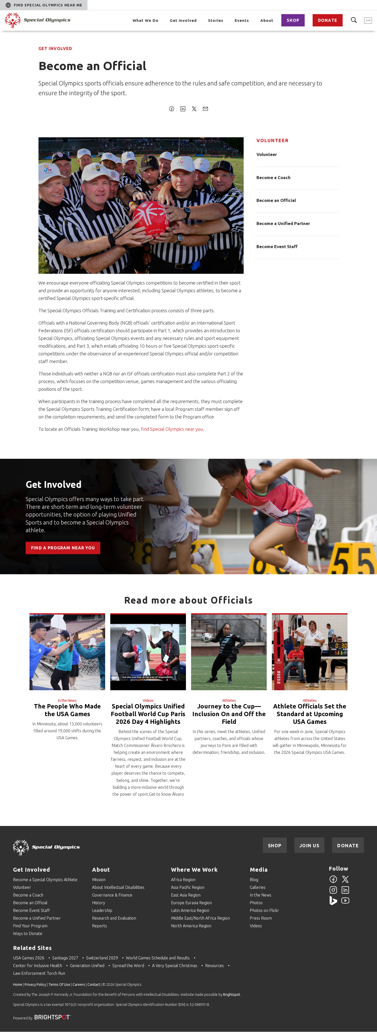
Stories (215, 20)
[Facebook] (333, 882)
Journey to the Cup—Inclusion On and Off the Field (229, 714)
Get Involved (183, 20)
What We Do (145, 20)
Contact (93, 984)
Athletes (229, 700)
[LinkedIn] (345, 893)
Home (17, 984)
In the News (67, 700)
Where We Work (194, 869)
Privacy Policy (35, 984)
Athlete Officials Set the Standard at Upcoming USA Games (309, 714)
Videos (148, 700)
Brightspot (231, 994)
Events (242, 20)
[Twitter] (345, 882)
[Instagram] (333, 893)
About (266, 20)
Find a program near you (63, 548)
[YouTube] (345, 903)
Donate (327, 20)
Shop (293, 20)
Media (259, 869)
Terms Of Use (59, 984)
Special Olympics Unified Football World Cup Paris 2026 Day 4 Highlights (148, 714)
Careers (79, 984)
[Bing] (333, 903)
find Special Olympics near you (172, 429)
